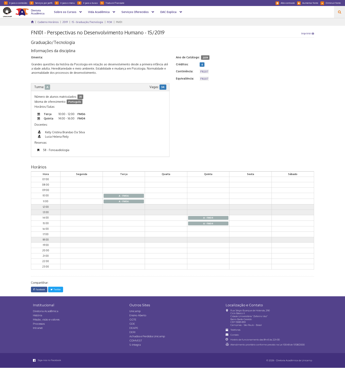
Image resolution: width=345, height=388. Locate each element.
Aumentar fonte (310, 2)
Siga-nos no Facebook (49, 360)
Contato (234, 334)
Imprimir (306, 33)
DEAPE (133, 327)
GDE (132, 323)
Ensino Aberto (137, 315)
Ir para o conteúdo (16, 2)
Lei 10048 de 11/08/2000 (292, 344)
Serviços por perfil (41, 2)
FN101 (119, 22)
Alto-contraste (288, 2)
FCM (109, 22)
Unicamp (135, 311)
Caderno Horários (48, 22)
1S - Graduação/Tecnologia (87, 22)
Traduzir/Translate (112, 2)
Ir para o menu (65, 2)
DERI (132, 332)
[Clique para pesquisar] (339, 12)
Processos (39, 323)
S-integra (135, 344)
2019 (65, 22)
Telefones (235, 329)
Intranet (38, 327)
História (37, 315)
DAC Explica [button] (168, 12)
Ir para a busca (88, 2)
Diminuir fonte (333, 2)
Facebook (40, 289)
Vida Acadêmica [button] (99, 12)
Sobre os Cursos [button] (65, 12)
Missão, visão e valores (46, 319)
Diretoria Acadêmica (45, 311)
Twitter (57, 289)
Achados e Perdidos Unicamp (147, 336)
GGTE (132, 319)
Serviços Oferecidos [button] (135, 12)
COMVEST (135, 340)
